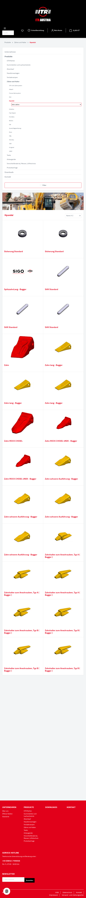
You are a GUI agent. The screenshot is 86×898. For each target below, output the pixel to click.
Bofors (11, 120)
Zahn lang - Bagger (53, 365)
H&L (10, 136)
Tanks (9, 155)
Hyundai (11, 101)
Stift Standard (51, 289)
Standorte (5, 817)
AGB (57, 892)
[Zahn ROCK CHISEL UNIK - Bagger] (63, 423)
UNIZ (10, 151)
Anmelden (29, 880)
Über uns (5, 811)
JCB (10, 143)
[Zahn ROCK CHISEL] (22, 423)
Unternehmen (10, 52)
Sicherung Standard (13, 251)
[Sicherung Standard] (22, 233)
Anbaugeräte (11, 159)
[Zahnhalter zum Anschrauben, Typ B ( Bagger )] (22, 612)
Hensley (11, 140)
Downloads (9, 172)
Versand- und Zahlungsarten (73, 895)
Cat (10, 124)
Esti (10, 97)
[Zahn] (22, 347)
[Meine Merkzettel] (22, 31)
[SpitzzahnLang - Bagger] (22, 271)
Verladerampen (12, 77)
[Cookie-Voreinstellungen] (6, 891)
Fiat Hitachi (12, 113)
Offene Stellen (7, 814)
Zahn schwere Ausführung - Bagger (61, 479)
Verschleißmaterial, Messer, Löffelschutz (21, 164)
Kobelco (11, 109)
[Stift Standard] (63, 271)
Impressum (53, 895)
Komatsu (11, 117)
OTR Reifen (11, 61)
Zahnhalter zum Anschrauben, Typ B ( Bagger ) (21, 631)
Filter (44, 185)
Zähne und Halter (13, 82)
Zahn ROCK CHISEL (13, 441)
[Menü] (4, 28)
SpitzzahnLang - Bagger (15, 289)
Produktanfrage (12, 168)
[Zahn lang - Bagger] (63, 347)
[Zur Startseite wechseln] (43, 14)
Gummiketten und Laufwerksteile (18, 65)
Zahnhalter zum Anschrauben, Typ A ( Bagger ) (62, 555)
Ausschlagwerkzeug (15, 128)
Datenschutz (67, 892)
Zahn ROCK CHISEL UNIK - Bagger (61, 441)
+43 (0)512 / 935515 (11, 861)
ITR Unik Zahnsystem (15, 85)
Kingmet (11, 147)
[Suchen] (11, 32)
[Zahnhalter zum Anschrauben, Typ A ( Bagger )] (63, 536)
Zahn (6, 365)
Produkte (8, 56)
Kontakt (8, 177)
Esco (10, 132)
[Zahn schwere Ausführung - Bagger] (63, 461)
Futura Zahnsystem (15, 93)
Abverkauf (10, 69)
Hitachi (11, 89)
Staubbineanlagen (13, 73)
